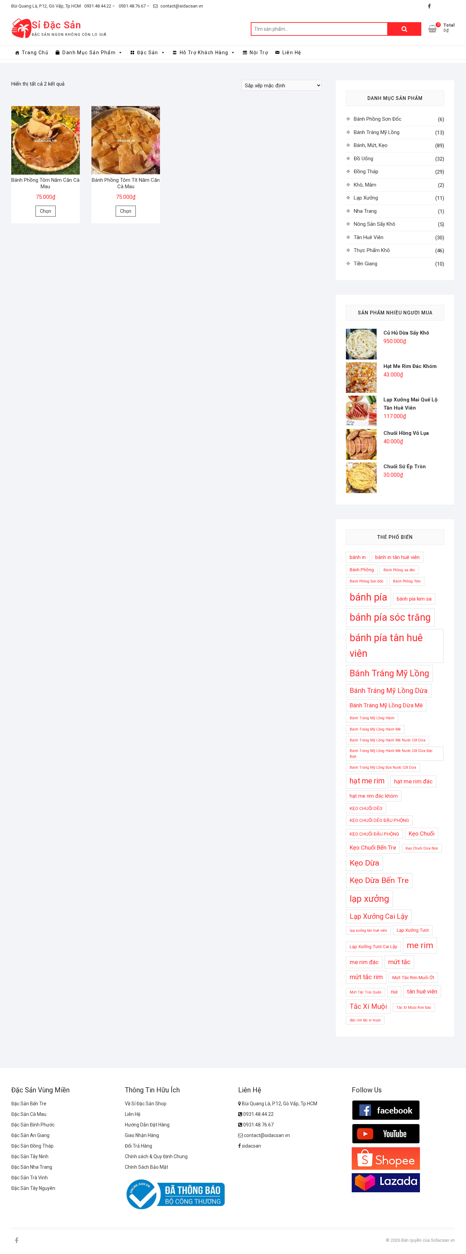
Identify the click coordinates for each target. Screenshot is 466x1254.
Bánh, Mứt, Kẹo (371, 145)
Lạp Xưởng (366, 198)
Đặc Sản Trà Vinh (29, 1177)
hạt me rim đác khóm (374, 796)
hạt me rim (367, 781)
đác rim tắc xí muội (365, 1020)
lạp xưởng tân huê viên (368, 930)
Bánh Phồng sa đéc (399, 570)
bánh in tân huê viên (397, 557)
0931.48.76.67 (258, 1124)
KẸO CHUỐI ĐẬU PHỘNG (374, 834)
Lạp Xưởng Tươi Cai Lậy (373, 946)
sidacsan (251, 1146)
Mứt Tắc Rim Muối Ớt (413, 977)
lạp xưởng (369, 899)
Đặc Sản (147, 52)
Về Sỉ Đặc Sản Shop (145, 1103)
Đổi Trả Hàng (138, 1146)
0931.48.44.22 (258, 1114)
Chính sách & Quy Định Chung (156, 1156)
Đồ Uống (363, 159)
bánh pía (368, 597)
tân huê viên (422, 991)
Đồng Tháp (366, 171)
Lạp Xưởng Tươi (413, 930)
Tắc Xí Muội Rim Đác (413, 1007)
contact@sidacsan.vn (181, 6)
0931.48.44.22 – (99, 6)
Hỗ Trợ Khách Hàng (204, 52)
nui (394, 992)
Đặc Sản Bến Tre (28, 1103)
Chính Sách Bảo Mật (146, 1167)
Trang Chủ (35, 52)
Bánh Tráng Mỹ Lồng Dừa (389, 691)
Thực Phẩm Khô (372, 250)
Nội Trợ (259, 52)
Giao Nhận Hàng (142, 1135)
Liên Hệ (291, 52)
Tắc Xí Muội (368, 1006)
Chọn (45, 211)
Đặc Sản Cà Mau (28, 1114)
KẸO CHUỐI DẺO (366, 808)
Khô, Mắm (365, 185)
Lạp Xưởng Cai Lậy (379, 916)
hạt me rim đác (413, 781)
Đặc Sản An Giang (30, 1135)
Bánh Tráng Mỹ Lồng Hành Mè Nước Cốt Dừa (387, 740)
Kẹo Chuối (422, 833)
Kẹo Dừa (364, 863)
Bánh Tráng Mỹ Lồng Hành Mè (375, 729)
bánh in (358, 557)
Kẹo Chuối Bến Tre (373, 847)
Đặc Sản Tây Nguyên (33, 1188)
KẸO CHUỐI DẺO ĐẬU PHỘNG (379, 820)
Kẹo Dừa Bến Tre (379, 880)
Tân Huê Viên (368, 237)
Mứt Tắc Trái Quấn (365, 992)
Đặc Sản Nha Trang (31, 1167)
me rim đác (364, 962)
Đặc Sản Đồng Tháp (32, 1146)
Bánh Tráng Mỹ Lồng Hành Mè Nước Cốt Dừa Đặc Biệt (391, 754)
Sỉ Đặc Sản (56, 25)
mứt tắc (399, 962)
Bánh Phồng (362, 569)
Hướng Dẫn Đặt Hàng (147, 1124)
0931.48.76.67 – (134, 6)
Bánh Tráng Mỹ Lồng (376, 132)
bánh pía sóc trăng (390, 617)
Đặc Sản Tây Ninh (29, 1156)
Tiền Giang (365, 264)
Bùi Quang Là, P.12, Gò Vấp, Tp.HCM (46, 6)
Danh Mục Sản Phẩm (89, 52)
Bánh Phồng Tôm (407, 581)
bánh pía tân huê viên (386, 645)
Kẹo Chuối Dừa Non (422, 848)
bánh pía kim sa (414, 599)
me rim (420, 945)
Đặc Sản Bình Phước (33, 1124)
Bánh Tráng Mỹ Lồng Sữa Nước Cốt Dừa (383, 767)
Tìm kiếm (404, 29)
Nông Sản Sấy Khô (374, 224)
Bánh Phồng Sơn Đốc (378, 119)
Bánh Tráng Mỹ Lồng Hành (372, 718)
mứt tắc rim (366, 977)
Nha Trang (365, 211)
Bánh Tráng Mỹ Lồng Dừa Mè (386, 705)
